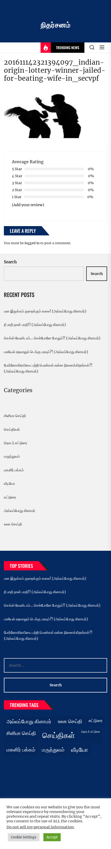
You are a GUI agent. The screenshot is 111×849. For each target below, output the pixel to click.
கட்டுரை (10, 497)
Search (10, 261)
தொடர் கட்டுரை (15, 443)
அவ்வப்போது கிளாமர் (19, 510)
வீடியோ (9, 483)
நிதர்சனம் (55, 24)
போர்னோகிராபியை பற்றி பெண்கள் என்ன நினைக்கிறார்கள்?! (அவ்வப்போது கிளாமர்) (48, 368)
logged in (32, 243)
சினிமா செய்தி (15, 415)
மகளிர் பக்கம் (14, 470)
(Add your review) (28, 205)
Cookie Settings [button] (23, 837)
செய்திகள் (12, 429)
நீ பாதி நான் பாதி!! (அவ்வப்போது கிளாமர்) (35, 324)
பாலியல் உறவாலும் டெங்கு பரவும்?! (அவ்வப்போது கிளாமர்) (46, 351)
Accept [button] (52, 837)
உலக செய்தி (13, 524)
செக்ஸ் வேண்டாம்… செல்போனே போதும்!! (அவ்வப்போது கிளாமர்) (52, 338)
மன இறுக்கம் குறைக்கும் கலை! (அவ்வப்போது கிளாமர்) (45, 311)
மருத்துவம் (12, 456)
